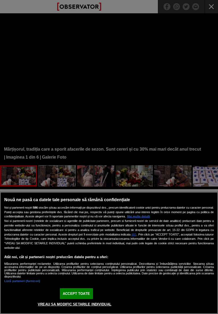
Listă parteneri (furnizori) (22, 281)
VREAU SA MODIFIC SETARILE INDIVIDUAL (74, 304)
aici (133, 234)
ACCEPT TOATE (76, 294)
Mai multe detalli (138, 216)
